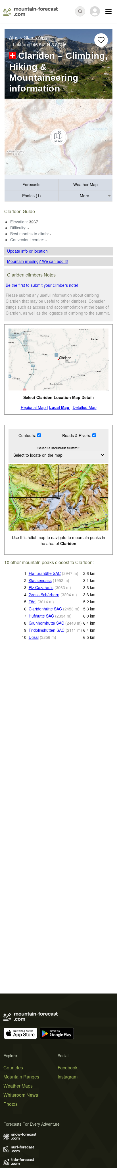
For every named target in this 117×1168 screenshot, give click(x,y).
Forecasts (31, 184)
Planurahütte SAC (45, 573)
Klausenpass (40, 580)
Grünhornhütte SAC (46, 623)
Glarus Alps (35, 37)
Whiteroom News (20, 1095)
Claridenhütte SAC (45, 609)
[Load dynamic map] (58, 137)
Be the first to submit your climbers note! (42, 285)
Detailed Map (85, 407)
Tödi (32, 601)
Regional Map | (34, 407)
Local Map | (60, 407)
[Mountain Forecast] (30, 11)
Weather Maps (18, 1085)
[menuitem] (31, 184)
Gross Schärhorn (44, 594)
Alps (13, 37)
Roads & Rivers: (77, 435)
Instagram (68, 1076)
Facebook (68, 1067)
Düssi (34, 637)
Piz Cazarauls (41, 587)
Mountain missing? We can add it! (37, 261)
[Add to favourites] (101, 40)
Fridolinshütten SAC (46, 630)
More (84, 195)
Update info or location (27, 251)
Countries (13, 1067)
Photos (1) (31, 195)
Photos (10, 1104)
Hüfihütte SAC (41, 616)
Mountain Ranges (21, 1076)
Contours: (27, 435)
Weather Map (85, 184)
